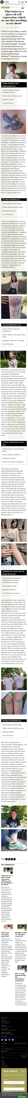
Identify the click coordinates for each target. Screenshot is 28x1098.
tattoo (18, 7)
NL (25, 7)
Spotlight (4, 1064)
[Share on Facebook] (6, 859)
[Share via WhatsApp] (12, 859)
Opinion (3, 1063)
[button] (22, 1071)
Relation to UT (4, 1051)
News (2, 1061)
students (13, 7)
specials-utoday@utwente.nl (7, 1033)
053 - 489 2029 (5, 1023)
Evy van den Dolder (15, 27)
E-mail (2, 1046)
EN (22, 7)
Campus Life (5, 7)
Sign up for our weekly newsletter (20, 1043)
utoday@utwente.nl (5, 1026)
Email (6, 1079)
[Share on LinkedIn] (14, 859)
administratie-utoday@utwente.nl (8, 1030)
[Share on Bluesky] (9, 859)
